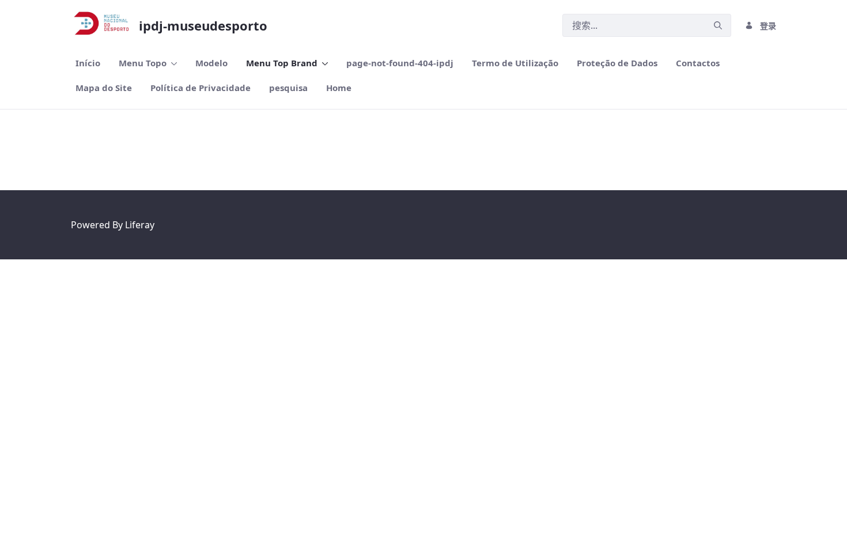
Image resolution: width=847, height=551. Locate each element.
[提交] (718, 25)
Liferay (139, 224)
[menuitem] (88, 63)
